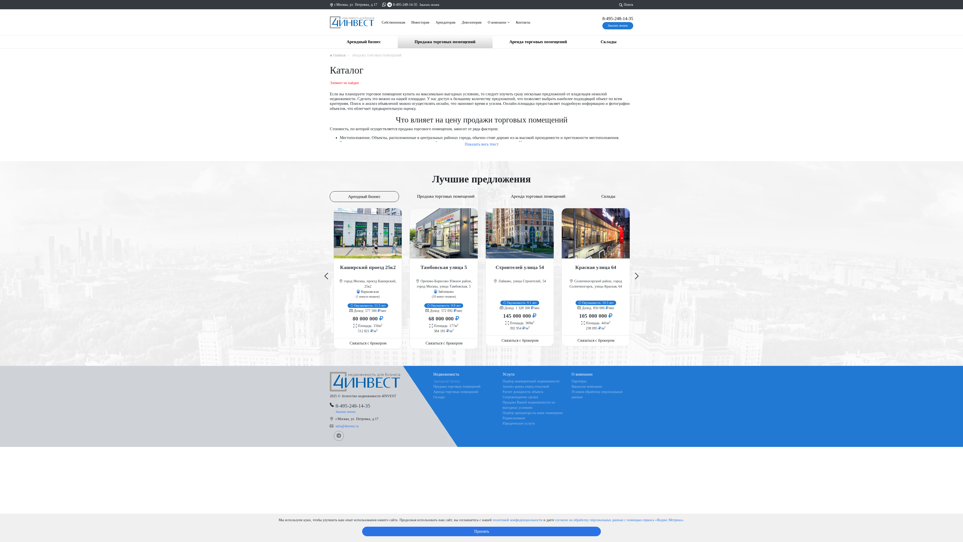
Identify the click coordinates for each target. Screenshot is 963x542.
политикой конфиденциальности (517, 520)
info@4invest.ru (347, 426)
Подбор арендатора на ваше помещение (533, 413)
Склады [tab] (608, 196)
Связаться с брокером (368, 343)
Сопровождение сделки (520, 397)
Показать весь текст (482, 144)
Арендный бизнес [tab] (364, 196)
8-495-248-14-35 (405, 5)
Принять (481, 531)
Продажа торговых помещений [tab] (445, 196)
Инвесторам (420, 22)
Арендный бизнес (364, 41)
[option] (368, 278)
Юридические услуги (519, 423)
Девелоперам (472, 22)
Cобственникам (393, 22)
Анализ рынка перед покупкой (526, 386)
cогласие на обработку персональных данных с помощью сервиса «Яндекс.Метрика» (619, 520)
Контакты (523, 22)
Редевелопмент (514, 418)
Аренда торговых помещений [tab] (538, 196)
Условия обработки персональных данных (597, 394)
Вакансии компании (587, 386)
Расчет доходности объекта (523, 392)
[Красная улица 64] (596, 233)
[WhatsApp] (384, 5)
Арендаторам (445, 22)
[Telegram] (389, 5)
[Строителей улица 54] (520, 233)
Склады (608, 41)
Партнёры (579, 381)
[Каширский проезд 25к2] (368, 233)
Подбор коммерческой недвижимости (531, 381)
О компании (497, 22)
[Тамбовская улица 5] (444, 233)
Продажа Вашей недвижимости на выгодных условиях (529, 405)
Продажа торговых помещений (445, 41)
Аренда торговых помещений (538, 41)
